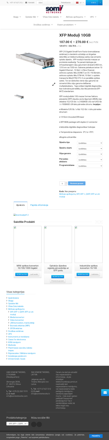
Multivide (12, 345)
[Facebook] (33, 424)
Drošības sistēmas (42, 25)
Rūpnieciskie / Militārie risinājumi (21, 353)
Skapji (15, 17)
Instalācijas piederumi (17, 356)
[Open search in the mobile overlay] (59, 3)
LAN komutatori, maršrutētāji (22, 323)
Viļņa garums (65, 153)
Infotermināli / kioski (16, 359)
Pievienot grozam (76, 183)
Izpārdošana (13, 298)
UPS (92, 17)
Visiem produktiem (65, 25)
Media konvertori (17, 317)
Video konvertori (17, 320)
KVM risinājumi (14, 342)
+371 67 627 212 (15, 3)
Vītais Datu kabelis (51, 17)
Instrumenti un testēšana (18, 337)
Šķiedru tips (64, 142)
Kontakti (31, 3)
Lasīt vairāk (34, 274)
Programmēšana (66, 165)
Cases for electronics (17, 339)
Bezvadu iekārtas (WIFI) (20, 326)
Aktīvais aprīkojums (74, 17)
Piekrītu (96, 436)
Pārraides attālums (63, 160)
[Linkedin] (39, 424)
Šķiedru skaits (65, 148)
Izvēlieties (94, 274)
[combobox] (17, 423)
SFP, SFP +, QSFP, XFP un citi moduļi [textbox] (18, 424)
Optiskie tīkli (30, 17)
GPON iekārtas (16, 328)
